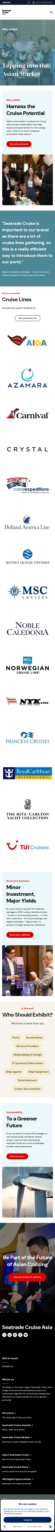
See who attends (19, 144)
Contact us (7, 1366)
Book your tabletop (20, 934)
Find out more (17, 1156)
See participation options (27, 1277)
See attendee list (27, 318)
